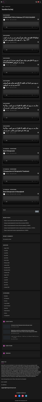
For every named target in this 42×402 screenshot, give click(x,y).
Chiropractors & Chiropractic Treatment (16, 171)
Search (4, 209)
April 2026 (6, 257)
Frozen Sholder (7, 303)
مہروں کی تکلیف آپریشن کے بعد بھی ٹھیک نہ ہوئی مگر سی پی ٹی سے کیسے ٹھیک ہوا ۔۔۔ (25, 337)
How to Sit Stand (7, 305)
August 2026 (6, 248)
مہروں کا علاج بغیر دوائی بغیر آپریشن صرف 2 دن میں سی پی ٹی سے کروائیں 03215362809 (20, 61)
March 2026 (6, 260)
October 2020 (6, 287)
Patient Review (13, 148)
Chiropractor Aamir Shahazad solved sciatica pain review (21, 325)
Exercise (5, 300)
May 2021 (6, 282)
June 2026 (6, 252)
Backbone (6, 295)
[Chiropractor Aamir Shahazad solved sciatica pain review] (6, 327)
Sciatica (5, 313)
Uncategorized (6, 15)
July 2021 (6, 277)
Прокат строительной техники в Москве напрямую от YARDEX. (15, 220)
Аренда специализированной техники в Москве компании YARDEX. (16, 223)
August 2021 (6, 274)
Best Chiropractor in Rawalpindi (13, 192)
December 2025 (7, 267)
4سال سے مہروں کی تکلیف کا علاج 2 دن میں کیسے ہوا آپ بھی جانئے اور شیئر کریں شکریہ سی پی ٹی (20, 107)
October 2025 (6, 272)
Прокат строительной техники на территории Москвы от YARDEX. (16, 230)
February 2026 (7, 262)
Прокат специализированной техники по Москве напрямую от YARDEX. (17, 225)
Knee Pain (6, 308)
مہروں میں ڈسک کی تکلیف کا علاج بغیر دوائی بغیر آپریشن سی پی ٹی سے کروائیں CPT (20, 84)
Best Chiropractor (9, 151)
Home (3, 6)
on (14, 19)
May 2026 (6, 255)
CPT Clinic (7, 19)
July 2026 (6, 250)
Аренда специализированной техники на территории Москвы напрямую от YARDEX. (19, 227)
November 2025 (7, 270)
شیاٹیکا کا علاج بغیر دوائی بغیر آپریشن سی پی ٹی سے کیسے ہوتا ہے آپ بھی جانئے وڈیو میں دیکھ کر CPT (21, 39)
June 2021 (6, 279)
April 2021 (6, 284)
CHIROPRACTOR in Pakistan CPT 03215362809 (19, 17)
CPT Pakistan (6, 148)
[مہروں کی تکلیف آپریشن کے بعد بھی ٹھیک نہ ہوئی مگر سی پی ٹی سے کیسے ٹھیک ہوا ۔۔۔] (6, 338)
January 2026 (6, 265)
